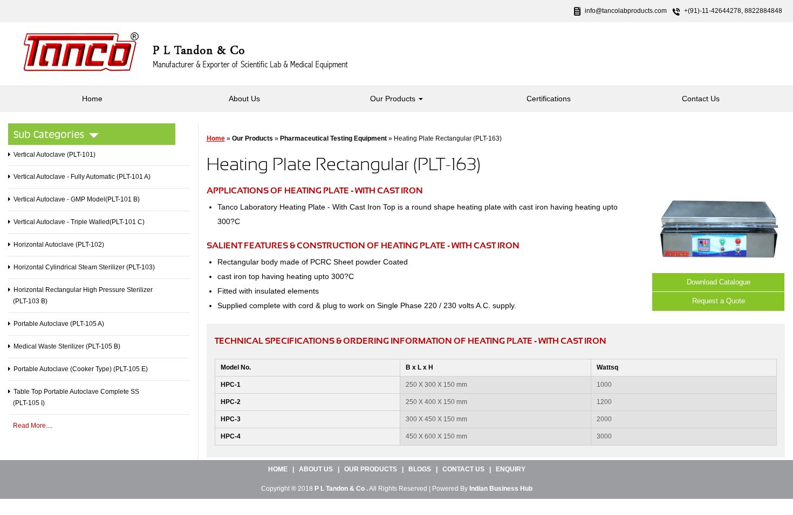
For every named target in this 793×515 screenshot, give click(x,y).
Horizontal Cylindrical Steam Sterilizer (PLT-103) (84, 267)
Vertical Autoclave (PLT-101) (54, 154)
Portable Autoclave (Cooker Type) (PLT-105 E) (80, 369)
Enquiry (510, 469)
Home (92, 98)
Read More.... (32, 425)
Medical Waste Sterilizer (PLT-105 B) (66, 346)
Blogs (419, 469)
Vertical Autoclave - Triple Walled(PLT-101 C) (79, 222)
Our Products (394, 98)
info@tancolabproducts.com (626, 11)
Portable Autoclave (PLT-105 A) (58, 324)
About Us (244, 98)
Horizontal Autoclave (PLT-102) (58, 244)
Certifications (549, 98)
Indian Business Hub (500, 488)
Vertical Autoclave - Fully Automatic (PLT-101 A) (82, 176)
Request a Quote (718, 301)
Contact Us (701, 98)
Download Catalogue (718, 282)
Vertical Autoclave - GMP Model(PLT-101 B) (76, 199)
